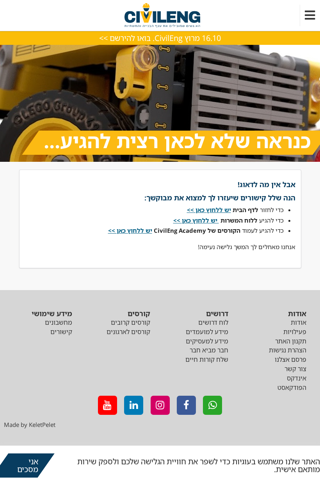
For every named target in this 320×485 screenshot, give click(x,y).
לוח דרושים (213, 322)
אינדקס (296, 378)
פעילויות (294, 331)
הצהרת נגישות (287, 350)
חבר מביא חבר (209, 350)
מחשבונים (58, 322)
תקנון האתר (290, 341)
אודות (298, 322)
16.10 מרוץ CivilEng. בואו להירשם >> (160, 38)
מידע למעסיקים (207, 341)
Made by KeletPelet (29, 424)
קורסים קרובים (130, 322)
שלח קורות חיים (206, 359)
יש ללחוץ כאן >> (130, 230)
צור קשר (295, 369)
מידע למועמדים (207, 331)
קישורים (61, 331)
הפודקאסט (291, 387)
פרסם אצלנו (290, 359)
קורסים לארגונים (128, 331)
